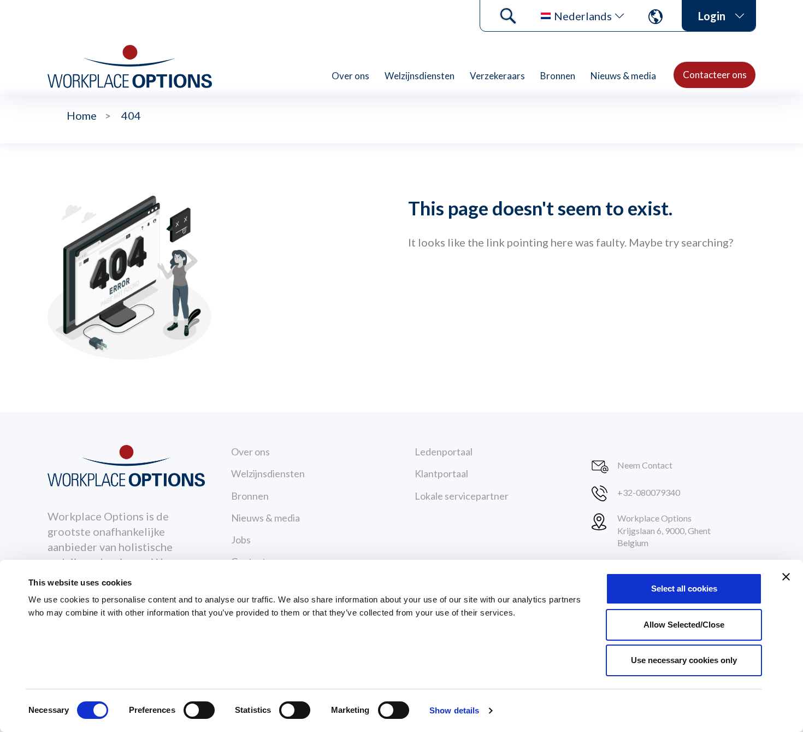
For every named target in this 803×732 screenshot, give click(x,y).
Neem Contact (644, 465)
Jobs (241, 540)
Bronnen (557, 75)
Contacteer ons (715, 74)
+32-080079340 (648, 492)
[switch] (199, 710)
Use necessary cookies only (684, 660)
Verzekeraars (497, 75)
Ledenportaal (444, 452)
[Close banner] (786, 577)
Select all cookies (684, 588)
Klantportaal (441, 473)
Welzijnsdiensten (419, 75)
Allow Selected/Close (683, 624)
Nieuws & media (623, 75)
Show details (454, 710)
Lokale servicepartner (462, 496)
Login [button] (711, 15)
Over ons (350, 75)
